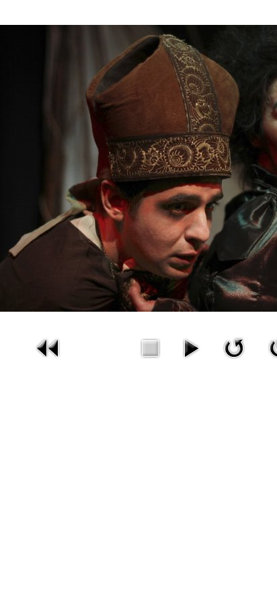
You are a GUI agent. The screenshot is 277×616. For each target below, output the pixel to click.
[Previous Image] (48, 346)
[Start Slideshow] (191, 346)
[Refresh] (233, 346)
